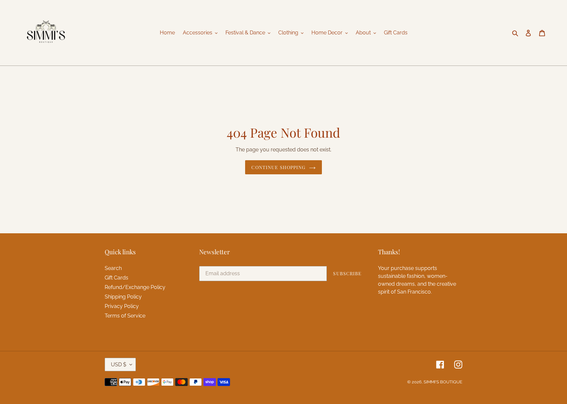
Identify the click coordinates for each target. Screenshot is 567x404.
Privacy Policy (122, 306)
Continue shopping (278, 167)
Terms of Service (125, 316)
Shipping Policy (123, 297)
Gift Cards (116, 278)
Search (113, 268)
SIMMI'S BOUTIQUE (443, 381)
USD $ (118, 364)
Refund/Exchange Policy (135, 287)
